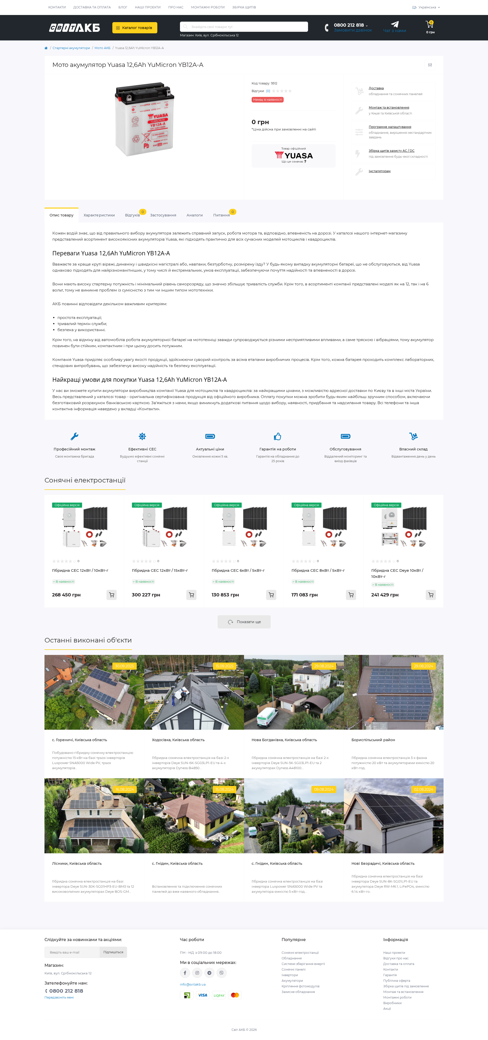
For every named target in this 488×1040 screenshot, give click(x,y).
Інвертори (290, 975)
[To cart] (111, 595)
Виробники (392, 1003)
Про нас (176, 7)
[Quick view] (116, 502)
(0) (268, 91)
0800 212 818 (349, 25)
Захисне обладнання (298, 992)
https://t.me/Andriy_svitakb (209, 973)
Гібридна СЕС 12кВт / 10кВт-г (80, 570)
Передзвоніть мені (59, 997)
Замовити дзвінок (353, 30)
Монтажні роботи (208, 7)
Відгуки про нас (396, 958)
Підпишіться (113, 952)
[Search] (185, 27)
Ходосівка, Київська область (178, 740)
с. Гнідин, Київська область (177, 863)
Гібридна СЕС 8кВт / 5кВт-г (318, 570)
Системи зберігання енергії (303, 964)
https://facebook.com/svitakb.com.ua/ (185, 973)
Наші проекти (148, 7)
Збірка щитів (244, 7)
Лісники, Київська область (77, 863)
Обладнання (292, 958)
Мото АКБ (103, 48)
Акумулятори (292, 981)
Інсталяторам (380, 171)
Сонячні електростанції (85, 480)
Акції (387, 1008)
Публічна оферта (396, 981)
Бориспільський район (373, 740)
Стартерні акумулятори (71, 48)
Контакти (57, 7)
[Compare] (116, 512)
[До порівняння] (430, 65)
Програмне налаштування (390, 127)
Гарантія (390, 975)
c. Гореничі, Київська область (79, 740)
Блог (122, 7)
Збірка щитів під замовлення (406, 986)
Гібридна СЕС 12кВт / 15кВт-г (160, 570)
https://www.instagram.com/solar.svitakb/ (197, 973)
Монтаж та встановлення (389, 107)
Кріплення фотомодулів (300, 986)
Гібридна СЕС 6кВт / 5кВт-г (238, 570)
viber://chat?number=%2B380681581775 (222, 973)
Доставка (376, 88)
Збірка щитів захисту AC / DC (392, 151)
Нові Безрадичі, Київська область (383, 863)
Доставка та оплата (92, 7)
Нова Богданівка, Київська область (284, 740)
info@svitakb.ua (193, 984)
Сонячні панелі (294, 969)
